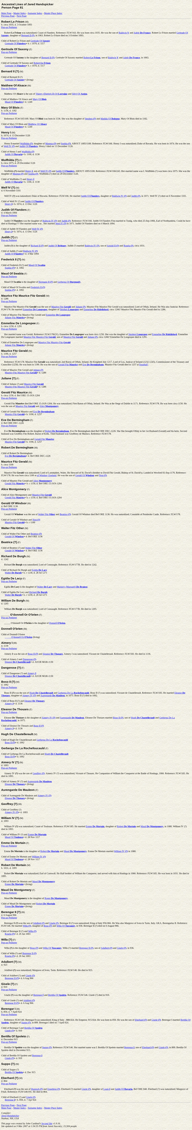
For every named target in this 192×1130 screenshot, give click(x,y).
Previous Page (8, 16)
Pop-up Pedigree (9, 27)
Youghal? (143, 364)
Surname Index (35, 13)
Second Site (46, 1123)
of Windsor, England (46, 475)
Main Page (6, 13)
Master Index (19, 13)
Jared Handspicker (10, 1115)
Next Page (22, 16)
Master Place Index (53, 13)
